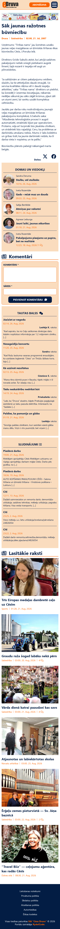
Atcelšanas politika (30, 905)
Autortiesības (30, 909)
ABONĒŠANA (39, 4)
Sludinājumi (28, 444)
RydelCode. (39, 924)
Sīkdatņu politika (30, 900)
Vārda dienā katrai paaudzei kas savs (29, 707)
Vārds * (7, 286)
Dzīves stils (7, 875)
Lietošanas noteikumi (30, 891)
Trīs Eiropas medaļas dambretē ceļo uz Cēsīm (28, 601)
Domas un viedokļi (30, 169)
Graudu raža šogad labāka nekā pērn (29, 656)
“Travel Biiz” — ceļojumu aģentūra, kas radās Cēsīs (28, 868)
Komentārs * (11, 264)
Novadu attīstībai (10, 763)
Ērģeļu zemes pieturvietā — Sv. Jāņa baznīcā (29, 812)
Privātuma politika (30, 895)
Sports (5, 608)
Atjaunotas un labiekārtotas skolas (28, 759)
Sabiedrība (17, 38)
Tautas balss (28, 313)
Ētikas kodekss (30, 914)
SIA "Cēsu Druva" (37, 921)
